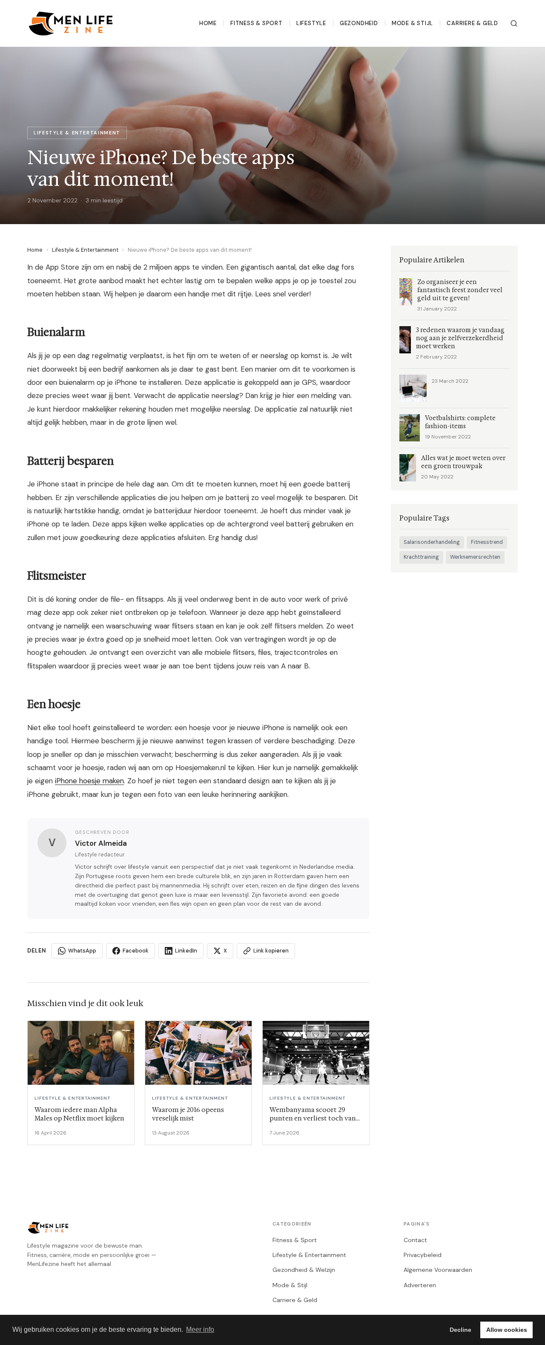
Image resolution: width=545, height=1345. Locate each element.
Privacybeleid (423, 1255)
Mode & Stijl (412, 23)
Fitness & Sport (256, 23)
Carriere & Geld (472, 23)
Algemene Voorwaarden (438, 1270)
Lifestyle (311, 23)
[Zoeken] (514, 23)
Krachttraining (421, 557)
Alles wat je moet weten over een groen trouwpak (463, 462)
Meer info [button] (200, 1329)
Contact (415, 1240)
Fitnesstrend (487, 542)
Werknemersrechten (475, 557)
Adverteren (420, 1285)
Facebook (136, 950)
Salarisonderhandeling (432, 542)
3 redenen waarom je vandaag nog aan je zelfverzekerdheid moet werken (460, 338)
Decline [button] (460, 1329)
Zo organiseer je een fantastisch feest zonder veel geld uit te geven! (459, 290)
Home (208, 23)
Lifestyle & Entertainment (85, 249)
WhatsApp (82, 950)
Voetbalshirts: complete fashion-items (460, 422)
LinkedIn (186, 950)
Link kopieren (271, 950)
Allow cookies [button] (506, 1329)
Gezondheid (359, 23)
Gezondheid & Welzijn (303, 1270)
